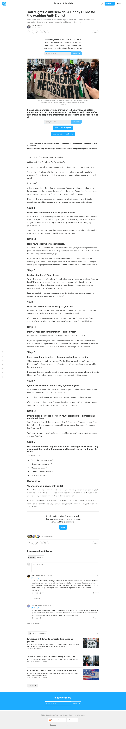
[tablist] (35, 557)
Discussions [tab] (42, 633)
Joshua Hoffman (37, 25)
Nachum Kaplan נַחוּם (38, 648)
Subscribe (109, 4)
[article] (63, 645)
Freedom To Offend (41, 661)
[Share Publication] (102, 4)
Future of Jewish (41, 677)
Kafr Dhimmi (36, 605)
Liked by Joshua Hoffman (40, 578)
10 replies (37, 599)
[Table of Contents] (2, 364)
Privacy (65, 715)
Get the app (73, 720)
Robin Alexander (37, 576)
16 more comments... (34, 623)
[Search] (97, 4)
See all (31, 685)
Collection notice (79, 715)
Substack (53, 725)
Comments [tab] (31, 557)
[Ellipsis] (97, 575)
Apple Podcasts (77, 143)
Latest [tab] (35, 633)
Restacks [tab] (40, 557)
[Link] (24, 113)
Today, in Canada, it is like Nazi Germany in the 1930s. (51, 657)
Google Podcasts (90, 143)
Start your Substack (58, 720)
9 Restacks (50, 536)
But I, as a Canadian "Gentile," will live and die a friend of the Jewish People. (52, 659)
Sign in (119, 4)
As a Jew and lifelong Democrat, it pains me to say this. (52, 670)
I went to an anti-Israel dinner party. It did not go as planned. (50, 640)
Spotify (33, 145)
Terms (71, 715)
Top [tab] (29, 633)
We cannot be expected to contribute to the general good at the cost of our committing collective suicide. (52, 674)
